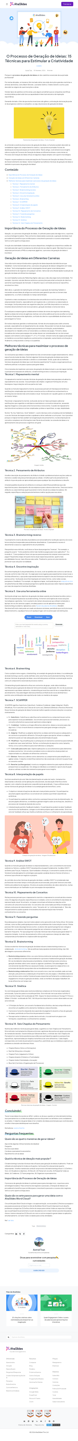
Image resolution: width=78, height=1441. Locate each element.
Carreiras (55, 1382)
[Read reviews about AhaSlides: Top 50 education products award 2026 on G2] (39, 1413)
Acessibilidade (57, 1398)
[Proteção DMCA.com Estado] (53, 1425)
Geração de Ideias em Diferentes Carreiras (24, 178)
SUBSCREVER (39, 1270)
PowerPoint (33, 1395)
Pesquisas (9, 1381)
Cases (39, 66)
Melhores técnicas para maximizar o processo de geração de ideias (32, 181)
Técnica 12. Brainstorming (21, 217)
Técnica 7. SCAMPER (19, 202)
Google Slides (33, 1392)
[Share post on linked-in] (16, 1234)
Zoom (31, 1401)
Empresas (56, 1366)
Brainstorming (41, 1226)
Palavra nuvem (11, 1369)
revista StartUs (19, 1128)
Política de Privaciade (59, 1388)
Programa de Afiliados (36, 1379)
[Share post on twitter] (20, 1234)
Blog (30, 1366)
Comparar (32, 1362)
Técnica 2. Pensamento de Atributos (25, 187)
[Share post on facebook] (23, 1234)
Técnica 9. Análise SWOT (21, 208)
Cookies (55, 1392)
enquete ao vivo (67, 581)
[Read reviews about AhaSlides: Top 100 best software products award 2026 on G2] (30, 1413)
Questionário (10, 1362)
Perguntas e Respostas (13, 1372)
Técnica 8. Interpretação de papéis (25, 205)
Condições (56, 1385)
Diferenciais (10, 1359)
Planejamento (57, 1362)
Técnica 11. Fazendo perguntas (23, 214)
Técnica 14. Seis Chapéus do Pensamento (27, 223)
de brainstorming (21, 949)
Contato (55, 1379)
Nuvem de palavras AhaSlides (46, 606)
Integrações (33, 1388)
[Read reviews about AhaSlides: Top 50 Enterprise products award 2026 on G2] (48, 1413)
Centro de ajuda (34, 1375)
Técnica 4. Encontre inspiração (23, 193)
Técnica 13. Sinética (19, 220)
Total (54, 1395)
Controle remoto (12, 1387)
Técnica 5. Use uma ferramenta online (25, 196)
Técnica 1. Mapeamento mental (23, 184)
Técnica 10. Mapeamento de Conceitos (26, 211)
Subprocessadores (59, 1401)
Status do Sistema (25, 1425)
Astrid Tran (28, 70)
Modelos (32, 1369)
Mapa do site (39, 1425)
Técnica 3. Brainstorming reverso (24, 190)
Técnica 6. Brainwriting (20, 199)
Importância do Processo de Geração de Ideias (25, 175)
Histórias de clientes (36, 1382)
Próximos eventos (35, 1372)
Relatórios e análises (12, 1391)
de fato (11, 1220)
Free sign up (67, 4)
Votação (9, 1366)
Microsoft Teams (34, 1398)
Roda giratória (11, 1384)
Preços (55, 1359)
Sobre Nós (56, 1375)
